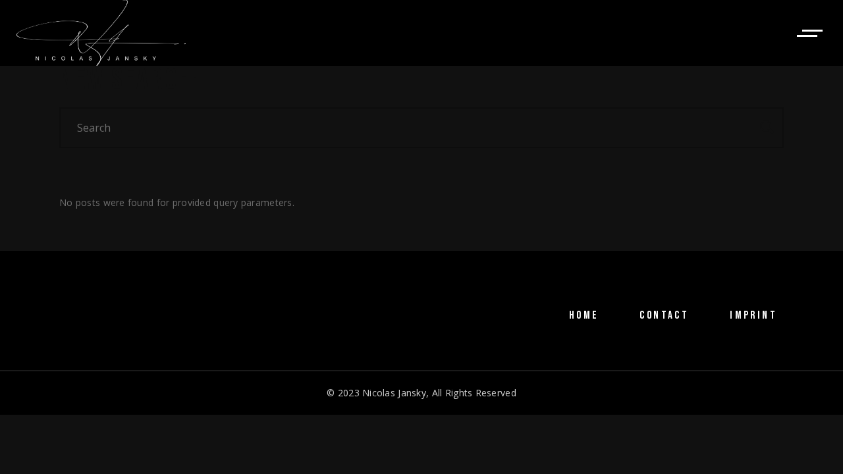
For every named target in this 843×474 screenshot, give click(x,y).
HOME (584, 315)
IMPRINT (753, 315)
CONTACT (664, 315)
